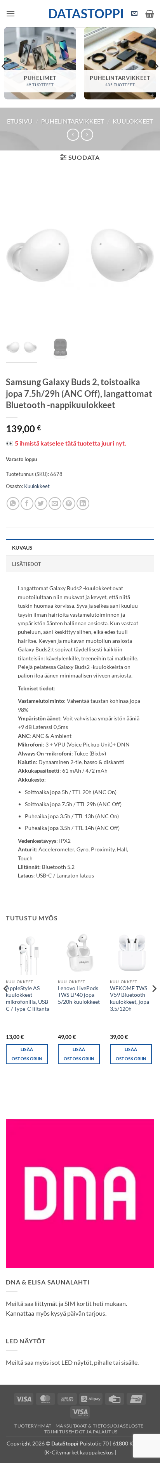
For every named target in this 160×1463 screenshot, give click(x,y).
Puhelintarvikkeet (72, 121)
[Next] (141, 252)
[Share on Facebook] (27, 503)
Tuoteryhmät (33, 1426)
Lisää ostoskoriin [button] (27, 1054)
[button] (10, 13)
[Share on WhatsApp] (13, 503)
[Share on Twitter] (41, 503)
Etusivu (20, 121)
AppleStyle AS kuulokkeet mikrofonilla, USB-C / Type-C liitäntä (28, 998)
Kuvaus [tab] (22, 548)
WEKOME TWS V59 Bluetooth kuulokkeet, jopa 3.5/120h (129, 998)
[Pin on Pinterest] (69, 503)
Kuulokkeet (133, 121)
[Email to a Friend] (55, 503)
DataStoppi (80, 13)
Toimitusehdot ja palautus (81, 1432)
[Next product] (73, 135)
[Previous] (19, 252)
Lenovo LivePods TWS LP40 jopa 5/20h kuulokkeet (79, 995)
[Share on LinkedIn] (83, 503)
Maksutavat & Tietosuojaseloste (100, 1426)
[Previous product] (87, 135)
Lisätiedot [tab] (27, 564)
